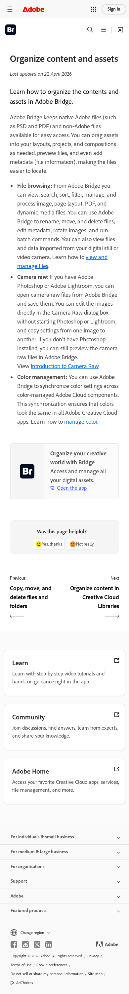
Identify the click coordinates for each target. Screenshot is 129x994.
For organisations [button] (28, 866)
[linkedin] (48, 944)
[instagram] (25, 944)
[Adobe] (33, 9)
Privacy (93, 956)
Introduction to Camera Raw (65, 366)
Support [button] (19, 881)
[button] (93, 9)
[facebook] (14, 944)
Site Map (95, 974)
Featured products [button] (29, 910)
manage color (80, 421)
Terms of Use (21, 965)
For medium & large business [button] (39, 852)
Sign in (114, 9)
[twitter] (37, 944)
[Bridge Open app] (120, 29)
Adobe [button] (17, 896)
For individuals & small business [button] (42, 837)
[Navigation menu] (10, 9)
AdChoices (24, 982)
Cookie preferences (51, 965)
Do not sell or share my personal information (47, 974)
